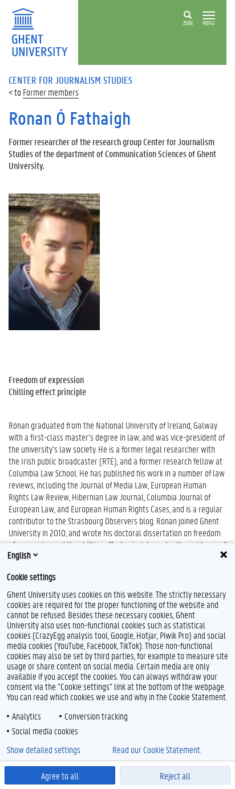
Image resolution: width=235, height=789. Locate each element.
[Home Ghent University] (43, 31)
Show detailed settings (43, 749)
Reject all (175, 776)
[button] (209, 16)
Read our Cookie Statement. (156, 749)
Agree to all (60, 776)
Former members (51, 92)
